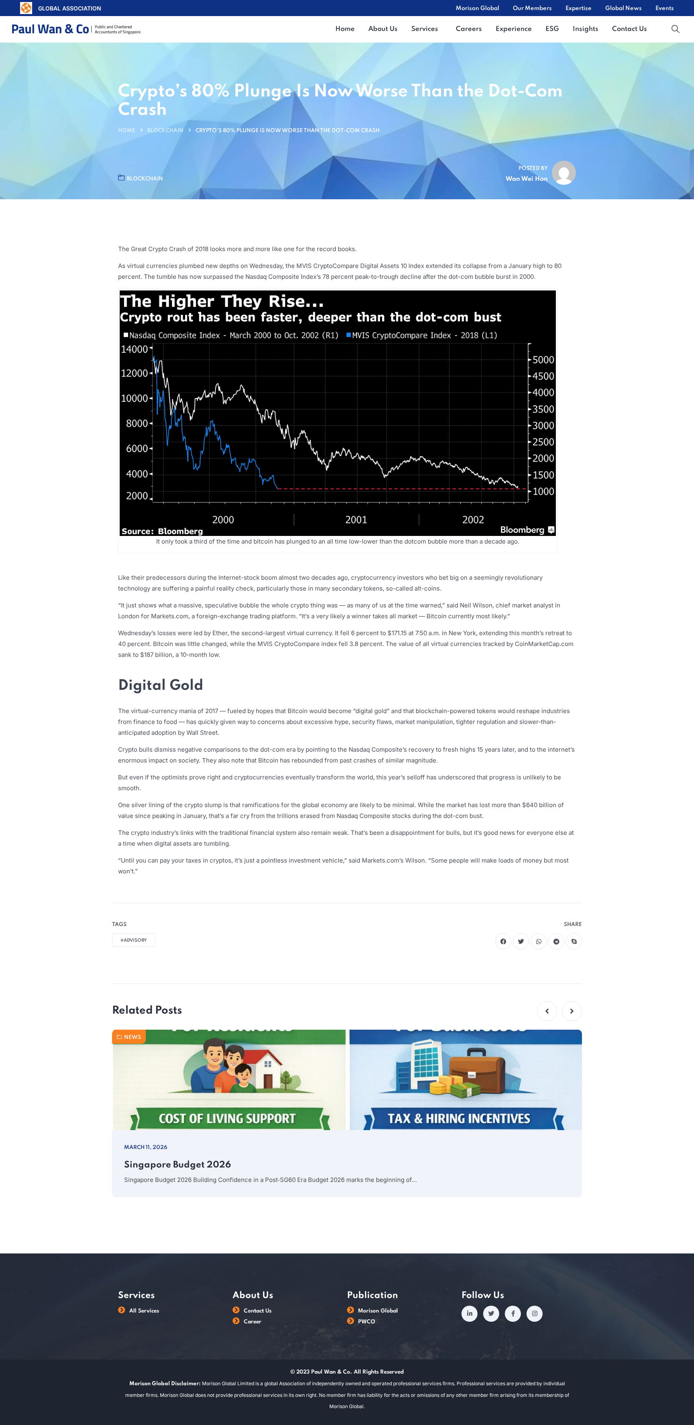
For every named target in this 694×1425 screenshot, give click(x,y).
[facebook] (503, 941)
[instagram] (535, 1314)
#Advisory (133, 940)
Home (126, 130)
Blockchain (165, 130)
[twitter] (521, 941)
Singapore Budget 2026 (177, 1165)
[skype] (574, 941)
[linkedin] (469, 1314)
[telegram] (556, 941)
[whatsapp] (539, 941)
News (132, 1037)
